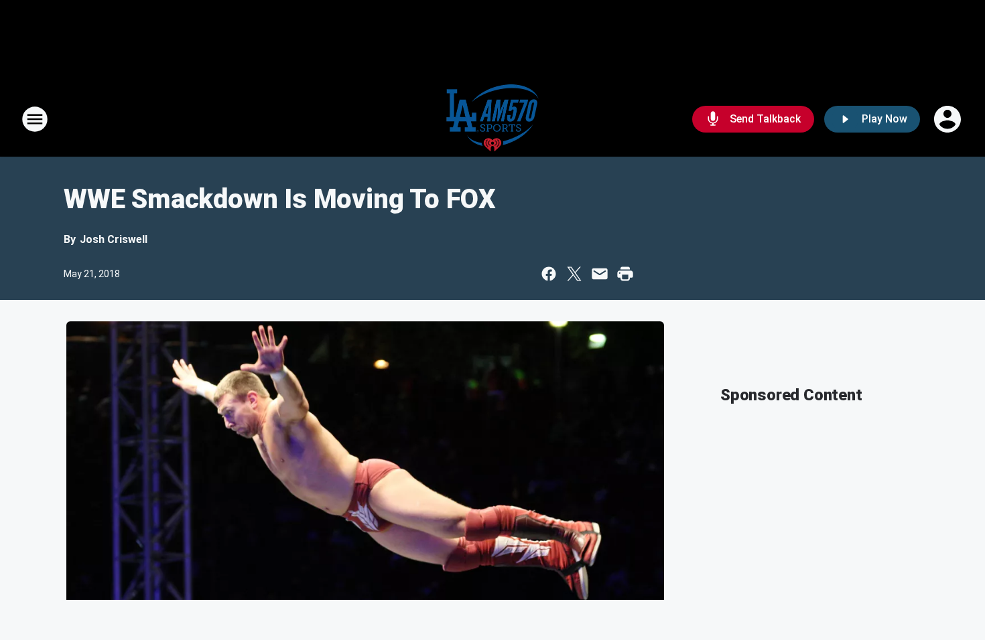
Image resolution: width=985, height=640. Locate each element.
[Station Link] (492, 119)
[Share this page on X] (574, 273)
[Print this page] (625, 273)
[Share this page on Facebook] (548, 273)
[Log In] (949, 119)
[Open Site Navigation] (34, 119)
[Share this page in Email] (599, 273)
